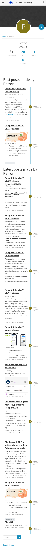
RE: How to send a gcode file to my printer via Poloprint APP (16, 404)
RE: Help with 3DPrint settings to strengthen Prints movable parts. (16, 445)
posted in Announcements (12, 120)
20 (23, 51)
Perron (35, 106)
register (11, 114)
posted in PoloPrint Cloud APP (14, 158)
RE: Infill (9, 522)
